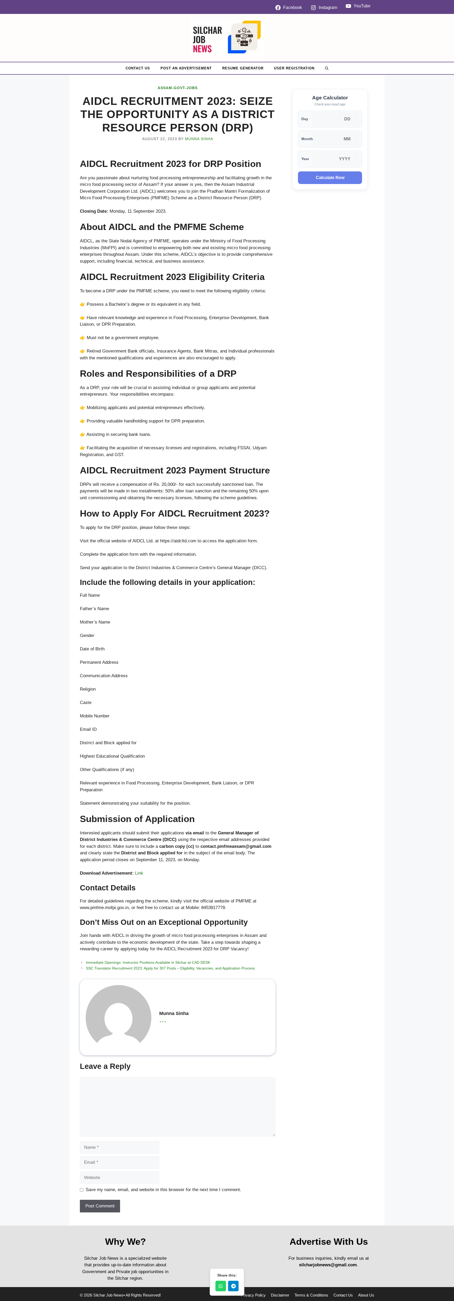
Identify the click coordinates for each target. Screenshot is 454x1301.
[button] (327, 68)
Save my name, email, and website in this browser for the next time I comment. (163, 1189)
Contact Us (138, 68)
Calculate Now (330, 177)
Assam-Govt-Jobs (178, 88)
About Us (366, 1295)
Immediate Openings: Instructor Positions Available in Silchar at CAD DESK (148, 962)
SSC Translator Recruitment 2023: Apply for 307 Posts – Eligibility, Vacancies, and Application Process (170, 968)
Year (305, 159)
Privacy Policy (253, 1295)
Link (139, 873)
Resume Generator (243, 68)
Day (304, 119)
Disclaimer (280, 1295)
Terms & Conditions (311, 1295)
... (162, 1019)
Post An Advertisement (186, 68)
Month (307, 139)
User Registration (294, 68)
